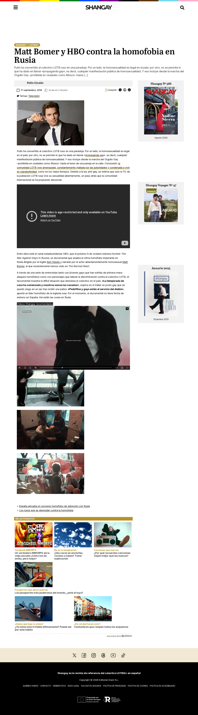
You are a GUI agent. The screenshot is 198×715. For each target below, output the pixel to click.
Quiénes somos (30, 686)
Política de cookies (138, 686)
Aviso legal (73, 686)
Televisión (34, 95)
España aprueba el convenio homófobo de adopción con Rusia (54, 506)
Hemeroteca (59, 686)
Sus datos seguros (91, 686)
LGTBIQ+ (34, 45)
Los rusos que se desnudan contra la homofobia (46, 510)
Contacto (45, 686)
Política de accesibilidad (162, 686)
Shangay (21, 45)
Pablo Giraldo (35, 83)
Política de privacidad (114, 686)
